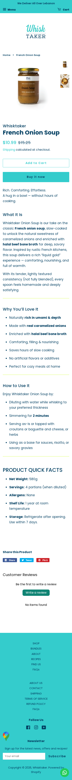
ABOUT (36, 654)
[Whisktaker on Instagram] (36, 728)
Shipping (9, 150)
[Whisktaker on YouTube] (44, 728)
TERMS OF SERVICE (36, 699)
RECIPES (36, 659)
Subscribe (57, 756)
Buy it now (36, 177)
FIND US (36, 664)
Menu (11, 9)
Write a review (36, 592)
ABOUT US (36, 683)
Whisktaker (40, 767)
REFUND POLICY (36, 704)
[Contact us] (64, 772)
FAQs (36, 669)
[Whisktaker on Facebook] (28, 728)
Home (6, 55)
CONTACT (36, 688)
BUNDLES (36, 648)
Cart (65, 9)
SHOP (36, 643)
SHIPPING (36, 693)
